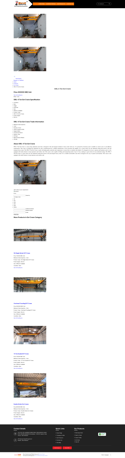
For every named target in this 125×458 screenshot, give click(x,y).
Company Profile (50, 4)
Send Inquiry (18, 78)
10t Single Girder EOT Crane (22, 253)
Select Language (105, 454)
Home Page (41, 4)
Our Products (61, 4)
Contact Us (70, 4)
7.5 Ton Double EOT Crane (21, 354)
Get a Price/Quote (18, 95)
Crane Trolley (78, 437)
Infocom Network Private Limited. (41, 455)
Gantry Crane (78, 435)
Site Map (59, 442)
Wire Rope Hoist (79, 432)
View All (77, 442)
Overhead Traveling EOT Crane (23, 303)
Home (15, 82)
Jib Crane (77, 440)
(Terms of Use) (42, 454)
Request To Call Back (19, 80)
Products (16, 83)
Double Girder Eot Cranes (21, 404)
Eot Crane (16, 85)
